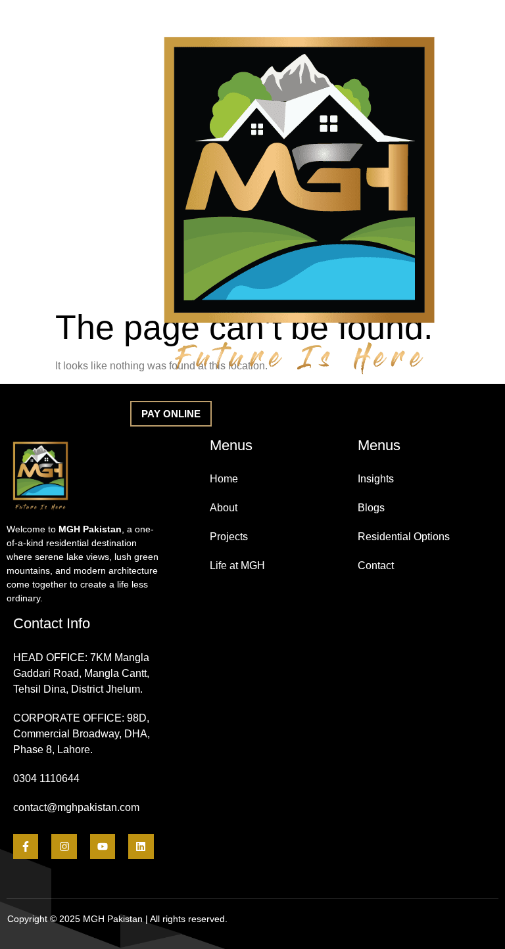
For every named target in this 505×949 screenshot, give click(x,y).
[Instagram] (63, 846)
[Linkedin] (140, 846)
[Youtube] (102, 846)
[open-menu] (79, 205)
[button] (171, 414)
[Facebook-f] (25, 846)
